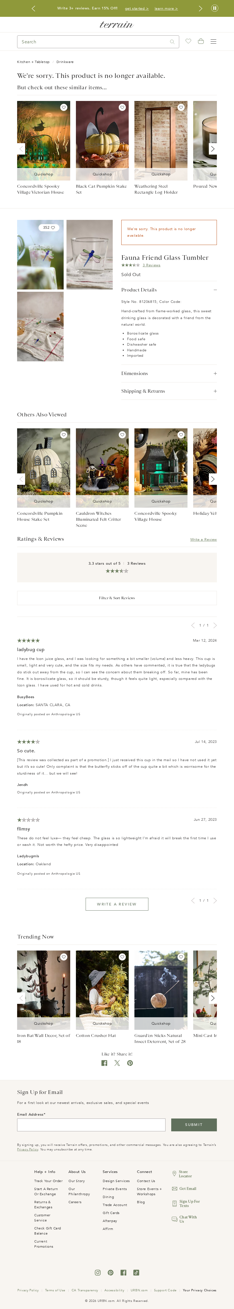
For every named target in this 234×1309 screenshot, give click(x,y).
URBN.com (139, 1290)
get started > (137, 8)
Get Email (187, 1188)
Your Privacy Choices (200, 1290)
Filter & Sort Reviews (117, 598)
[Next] (212, 149)
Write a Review (203, 539)
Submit (194, 1124)
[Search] (172, 42)
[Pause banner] (214, 8)
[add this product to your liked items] (63, 107)
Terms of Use (55, 1290)
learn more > (166, 8)
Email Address (30, 1114)
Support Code (165, 1290)
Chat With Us (188, 1219)
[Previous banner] (33, 8)
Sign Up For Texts (189, 1203)
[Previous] (22, 149)
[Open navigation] (213, 41)
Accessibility (114, 1290)
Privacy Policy (27, 1149)
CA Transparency (85, 1290)
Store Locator (185, 1174)
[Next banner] (200, 8)
